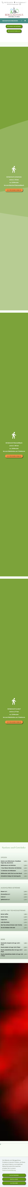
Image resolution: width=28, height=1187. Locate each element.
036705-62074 (8, 2)
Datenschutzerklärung (9, 1170)
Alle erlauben (14, 1183)
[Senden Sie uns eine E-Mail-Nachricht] (20, 4)
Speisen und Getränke (15, 26)
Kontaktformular (15, 31)
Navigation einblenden (10, 21)
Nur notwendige (14, 1175)
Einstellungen (14, 1179)
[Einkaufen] (25, 20)
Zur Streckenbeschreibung (14, 190)
